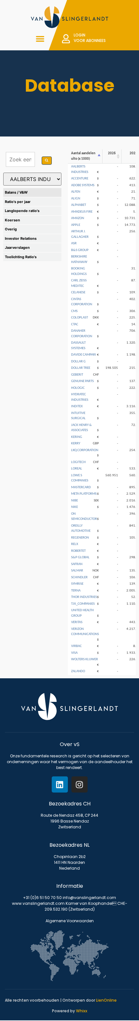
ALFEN (75, 192)
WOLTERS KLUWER (84, 659)
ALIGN (75, 198)
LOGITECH (78, 462)
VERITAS (76, 622)
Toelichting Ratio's (21, 257)
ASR (74, 243)
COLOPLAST (79, 317)
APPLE (75, 225)
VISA (74, 653)
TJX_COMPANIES (83, 604)
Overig (11, 229)
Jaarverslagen (17, 247)
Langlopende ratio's (22, 210)
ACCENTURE (79, 178)
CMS (74, 311)
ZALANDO (78, 671)
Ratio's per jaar (18, 201)
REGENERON (80, 538)
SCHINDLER (79, 577)
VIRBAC (76, 646)
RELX (74, 544)
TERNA (75, 590)
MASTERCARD (81, 487)
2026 (112, 153)
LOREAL (76, 468)
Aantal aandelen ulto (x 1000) (83, 156)
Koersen (12, 220)
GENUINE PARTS (82, 381)
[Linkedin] (60, 784)
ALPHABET (78, 205)
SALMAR (77, 570)
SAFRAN (76, 564)
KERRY (75, 443)
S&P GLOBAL (80, 557)
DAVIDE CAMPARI (83, 355)
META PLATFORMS (84, 494)
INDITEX (77, 406)
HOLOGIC (78, 388)
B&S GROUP (80, 250)
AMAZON (77, 218)
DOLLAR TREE (80, 368)
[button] (40, 38)
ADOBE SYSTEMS (82, 185)
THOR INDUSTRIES (84, 597)
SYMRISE (77, 584)
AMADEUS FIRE (81, 212)
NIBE (74, 500)
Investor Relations (21, 238)
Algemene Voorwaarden (70, 921)
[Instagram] (79, 784)
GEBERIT (77, 375)
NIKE (74, 507)
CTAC (74, 324)
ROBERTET (78, 551)
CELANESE (78, 292)
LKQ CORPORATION (84, 450)
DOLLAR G (78, 361)
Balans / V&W (16, 192)
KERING (76, 437)
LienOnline (106, 1000)
